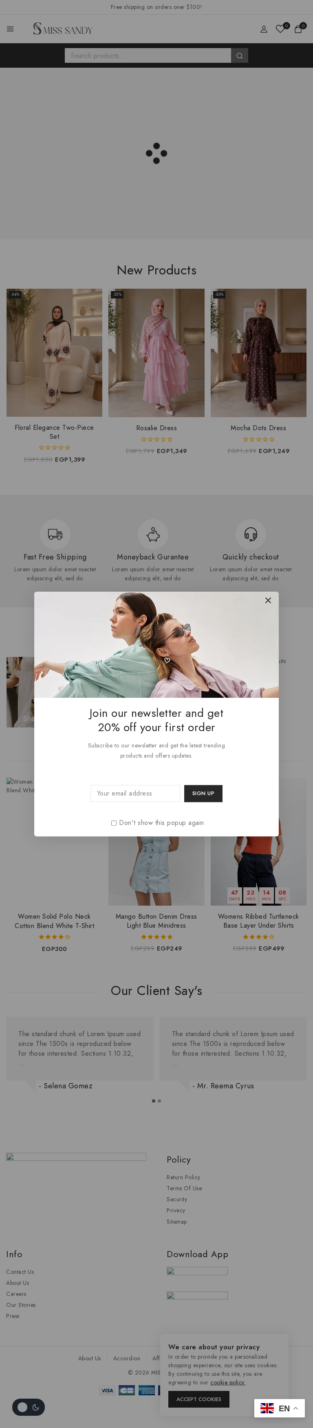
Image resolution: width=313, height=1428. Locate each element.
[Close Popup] (268, 600)
